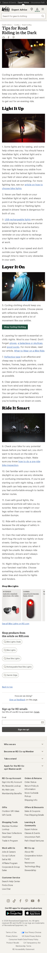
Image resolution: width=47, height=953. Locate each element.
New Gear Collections (12, 833)
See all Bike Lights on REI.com (15, 623)
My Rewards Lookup (11, 786)
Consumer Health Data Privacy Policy (23, 939)
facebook (20, 901)
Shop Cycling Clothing (15, 327)
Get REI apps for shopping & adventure (23, 908)
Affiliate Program (9, 863)
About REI (29, 852)
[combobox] (23, 16)
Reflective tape (12, 356)
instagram (8, 901)
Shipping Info (31, 800)
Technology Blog (32, 866)
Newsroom (30, 862)
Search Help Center (11, 881)
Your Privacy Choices (32, 932)
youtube (33, 901)
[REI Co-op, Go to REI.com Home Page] (6, 9)
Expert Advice (19, 9)
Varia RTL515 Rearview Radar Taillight (31, 595)
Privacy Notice (11, 936)
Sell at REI (6, 859)
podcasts (39, 901)
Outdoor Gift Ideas (10, 811)
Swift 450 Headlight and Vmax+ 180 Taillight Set (11, 595)
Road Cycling (26, 25)
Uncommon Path (32, 837)
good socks (13, 347)
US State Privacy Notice (31, 936)
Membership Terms (23, 946)
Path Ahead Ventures (34, 840)
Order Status (30, 782)
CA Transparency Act (31, 943)
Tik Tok (14, 901)
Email (4, 717)
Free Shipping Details (34, 815)
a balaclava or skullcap (30, 343)
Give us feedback (17, 699)
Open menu (42, 9)
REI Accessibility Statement (24, 949)
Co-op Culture (8, 855)
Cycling (16, 25)
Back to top (7, 687)
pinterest (27, 901)
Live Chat (6, 889)
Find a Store (7, 885)
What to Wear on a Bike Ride (29, 350)
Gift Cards (6, 815)
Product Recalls (13, 943)
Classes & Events (32, 833)
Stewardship (30, 870)
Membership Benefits (12, 793)
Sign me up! (23, 729)
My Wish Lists (8, 789)
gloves (13, 343)
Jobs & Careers (9, 852)
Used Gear (7, 837)
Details (36, 712)
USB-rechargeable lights (18, 219)
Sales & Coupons (32, 811)
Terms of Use (11, 932)
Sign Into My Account (12, 782)
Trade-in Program (10, 840)
